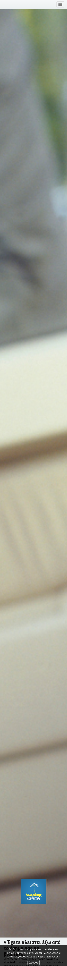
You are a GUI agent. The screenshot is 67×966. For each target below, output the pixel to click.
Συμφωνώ (34, 962)
